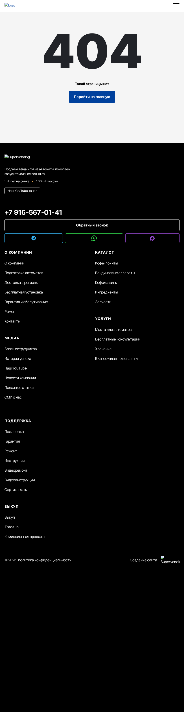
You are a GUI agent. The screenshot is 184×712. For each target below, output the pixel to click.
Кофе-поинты (106, 263)
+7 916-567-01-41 (33, 212)
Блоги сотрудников (20, 348)
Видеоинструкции (19, 479)
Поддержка (14, 431)
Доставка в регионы (21, 282)
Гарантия (12, 441)
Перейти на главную (92, 96)
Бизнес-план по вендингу (116, 358)
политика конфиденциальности (45, 560)
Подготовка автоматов (23, 272)
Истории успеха (17, 358)
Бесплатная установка (23, 292)
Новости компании (20, 377)
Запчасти (103, 301)
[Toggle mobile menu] (176, 5)
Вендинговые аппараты (115, 272)
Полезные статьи (19, 387)
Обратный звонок (92, 225)
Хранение (103, 348)
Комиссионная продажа (24, 536)
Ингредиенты (106, 292)
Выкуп (9, 517)
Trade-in (11, 526)
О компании (14, 263)
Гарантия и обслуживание (26, 301)
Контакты (12, 321)
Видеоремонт (15, 470)
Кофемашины (106, 282)
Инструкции (14, 460)
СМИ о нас (13, 397)
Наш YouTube (15, 368)
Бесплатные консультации (117, 339)
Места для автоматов (113, 329)
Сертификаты (16, 489)
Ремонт (10, 311)
